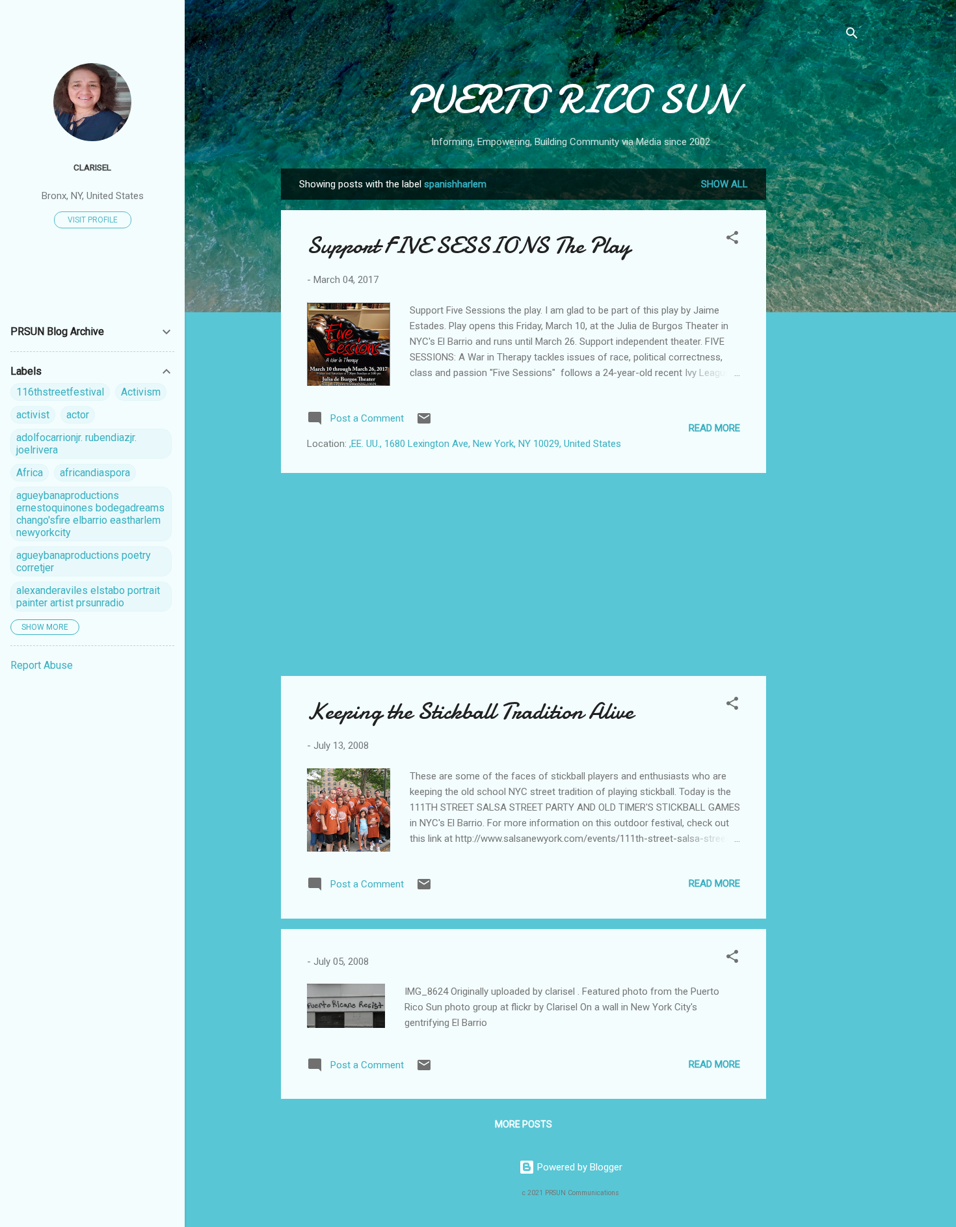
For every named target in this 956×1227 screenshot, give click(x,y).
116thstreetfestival (60, 392)
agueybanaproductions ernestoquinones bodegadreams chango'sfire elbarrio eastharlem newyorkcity (90, 514)
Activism (141, 392)
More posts (523, 1124)
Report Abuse (41, 665)
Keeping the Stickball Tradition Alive (470, 711)
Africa (29, 472)
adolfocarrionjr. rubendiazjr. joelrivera (76, 443)
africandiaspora (95, 472)
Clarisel (92, 167)
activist (32, 415)
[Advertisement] (818, 364)
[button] (732, 240)
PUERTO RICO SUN (571, 100)
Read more (714, 428)
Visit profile (93, 219)
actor (77, 415)
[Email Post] (424, 423)
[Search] (852, 35)
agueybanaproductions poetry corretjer (83, 561)
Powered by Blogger (578, 1167)
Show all (724, 184)
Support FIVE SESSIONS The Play (468, 246)
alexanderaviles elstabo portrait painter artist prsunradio (88, 596)
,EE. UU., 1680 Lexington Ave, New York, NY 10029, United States (485, 444)
